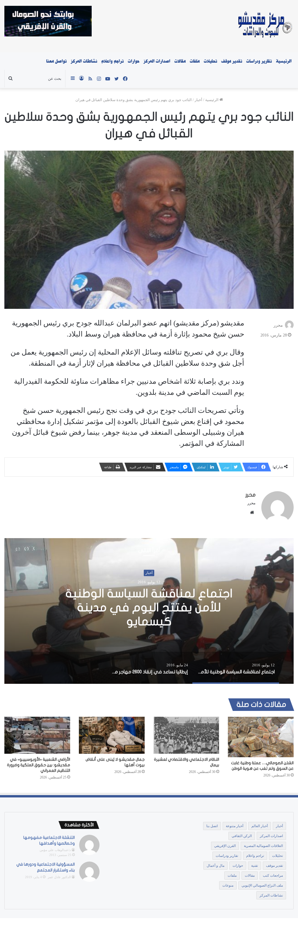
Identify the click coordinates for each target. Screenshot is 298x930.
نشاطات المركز (84, 61)
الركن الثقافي (242, 836)
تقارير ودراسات (259, 61)
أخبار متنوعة (234, 826)
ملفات (195, 61)
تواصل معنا (56, 61)
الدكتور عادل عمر (59, 877)
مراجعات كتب (273, 875)
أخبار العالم (259, 826)
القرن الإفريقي (225, 846)
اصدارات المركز (156, 61)
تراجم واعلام (112, 61)
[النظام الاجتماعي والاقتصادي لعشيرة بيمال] (186, 735)
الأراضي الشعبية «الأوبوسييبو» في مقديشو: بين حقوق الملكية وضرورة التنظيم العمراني (38, 765)
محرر (278, 325)
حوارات (133, 61)
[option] (235, 668)
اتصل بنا (212, 826)
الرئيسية (284, 61)
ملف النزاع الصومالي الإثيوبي (262, 885)
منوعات (227, 885)
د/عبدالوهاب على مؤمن (55, 850)
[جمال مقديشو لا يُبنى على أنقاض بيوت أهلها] (112, 735)
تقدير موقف (231, 61)
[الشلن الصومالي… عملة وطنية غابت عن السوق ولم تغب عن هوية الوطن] (261, 737)
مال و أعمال (215, 866)
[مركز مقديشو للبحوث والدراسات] (265, 26)
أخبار (198, 100)
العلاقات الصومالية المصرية (263, 846)
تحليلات (210, 61)
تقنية (254, 866)
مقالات (180, 61)
